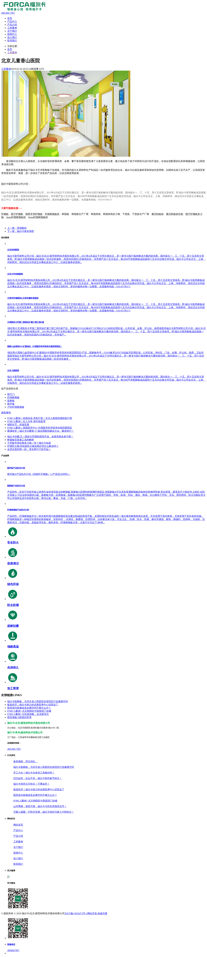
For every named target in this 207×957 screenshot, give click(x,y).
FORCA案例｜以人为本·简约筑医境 (26, 421)
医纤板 (11, 404)
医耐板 (11, 400)
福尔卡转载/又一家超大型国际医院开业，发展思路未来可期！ (40, 436)
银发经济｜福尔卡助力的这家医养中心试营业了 (32, 704)
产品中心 (18, 830)
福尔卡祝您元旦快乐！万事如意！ (31, 784)
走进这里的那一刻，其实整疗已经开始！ (29, 449)
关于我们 (18, 847)
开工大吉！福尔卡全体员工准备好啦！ (34, 772)
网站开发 (92, 913)
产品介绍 (18, 836)
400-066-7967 (14, 749)
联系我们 (18, 864)
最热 (8, 412)
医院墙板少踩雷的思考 (19, 717)
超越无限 (102, 913)
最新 (3, 412)
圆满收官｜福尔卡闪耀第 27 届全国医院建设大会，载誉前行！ (40, 431)
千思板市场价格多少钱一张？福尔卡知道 (29, 443)
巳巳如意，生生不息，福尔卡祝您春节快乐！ (37, 778)
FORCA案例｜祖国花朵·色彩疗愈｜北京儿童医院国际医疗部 (39, 418)
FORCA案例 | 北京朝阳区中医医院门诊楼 (29, 711)
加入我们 (18, 858)
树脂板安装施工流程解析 (20, 439)
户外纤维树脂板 (15, 407)
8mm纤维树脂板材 (38, 217)
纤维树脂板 (13, 397)
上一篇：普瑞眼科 (17, 228)
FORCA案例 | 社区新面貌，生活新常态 (28, 714)
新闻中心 (18, 853)
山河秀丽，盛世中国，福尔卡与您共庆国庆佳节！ (40, 806)
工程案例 (12, 52)
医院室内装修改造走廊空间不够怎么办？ (29, 707)
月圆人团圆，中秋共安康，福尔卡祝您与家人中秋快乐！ (43, 812)
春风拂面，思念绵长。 (25, 761)
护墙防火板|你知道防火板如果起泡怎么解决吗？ (33, 446)
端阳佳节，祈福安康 (18, 424)
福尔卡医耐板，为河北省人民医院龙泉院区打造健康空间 (37, 701)
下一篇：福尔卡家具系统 (20, 231)
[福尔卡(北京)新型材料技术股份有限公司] (24, 10)
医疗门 (11, 394)
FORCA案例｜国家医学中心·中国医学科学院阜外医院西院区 (39, 427)
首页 (9, 49)
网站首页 (18, 824)
